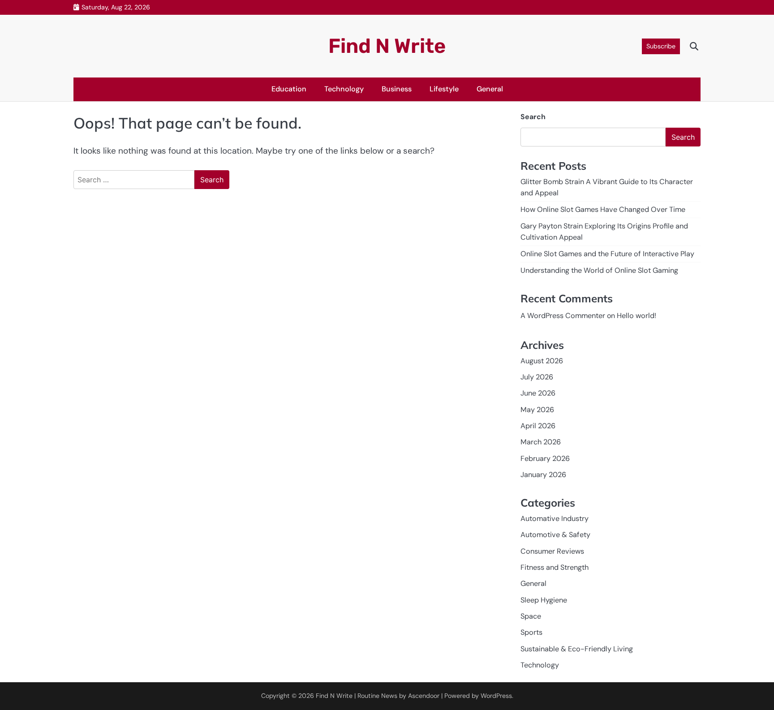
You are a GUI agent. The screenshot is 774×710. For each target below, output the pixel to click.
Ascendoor (423, 696)
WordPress (496, 696)
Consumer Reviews (552, 551)
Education (288, 89)
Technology (344, 89)
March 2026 (540, 442)
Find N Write (387, 46)
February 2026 (545, 458)
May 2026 (537, 409)
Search (533, 116)
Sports (531, 632)
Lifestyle (444, 89)
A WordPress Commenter (562, 315)
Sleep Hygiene (543, 600)
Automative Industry (554, 518)
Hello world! (636, 315)
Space (530, 616)
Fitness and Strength (554, 567)
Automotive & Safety (555, 534)
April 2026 (537, 425)
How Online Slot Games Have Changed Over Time (602, 209)
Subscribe (660, 46)
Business (397, 89)
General (490, 89)
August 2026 (541, 361)
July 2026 (536, 377)
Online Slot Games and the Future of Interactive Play (607, 253)
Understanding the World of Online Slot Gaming (599, 270)
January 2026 (543, 474)
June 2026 (537, 393)
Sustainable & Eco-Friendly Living (576, 649)
